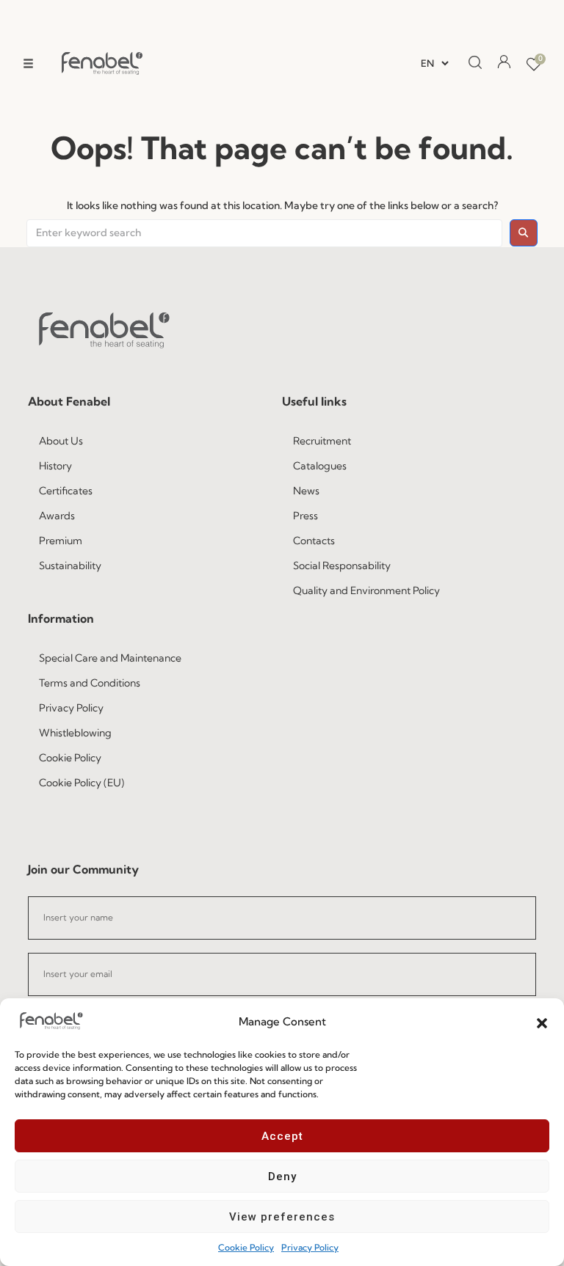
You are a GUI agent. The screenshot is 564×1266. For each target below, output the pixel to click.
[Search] (471, 63)
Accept (282, 1136)
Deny (282, 1176)
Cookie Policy (246, 1247)
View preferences (282, 1216)
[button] (542, 1021)
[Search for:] (264, 233)
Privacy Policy (310, 1247)
